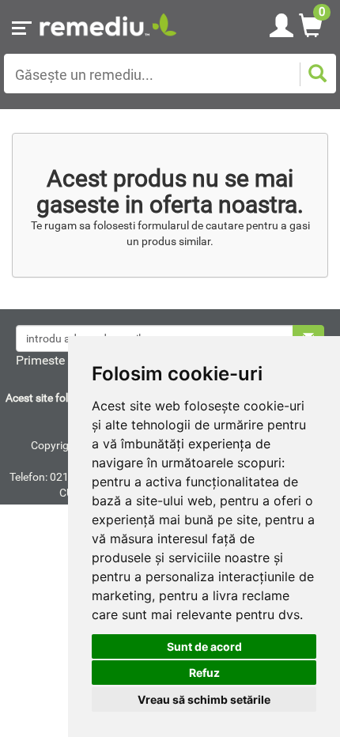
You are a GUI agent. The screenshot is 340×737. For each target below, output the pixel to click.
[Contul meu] (281, 23)
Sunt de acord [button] (204, 646)
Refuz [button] (204, 672)
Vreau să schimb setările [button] (204, 699)
